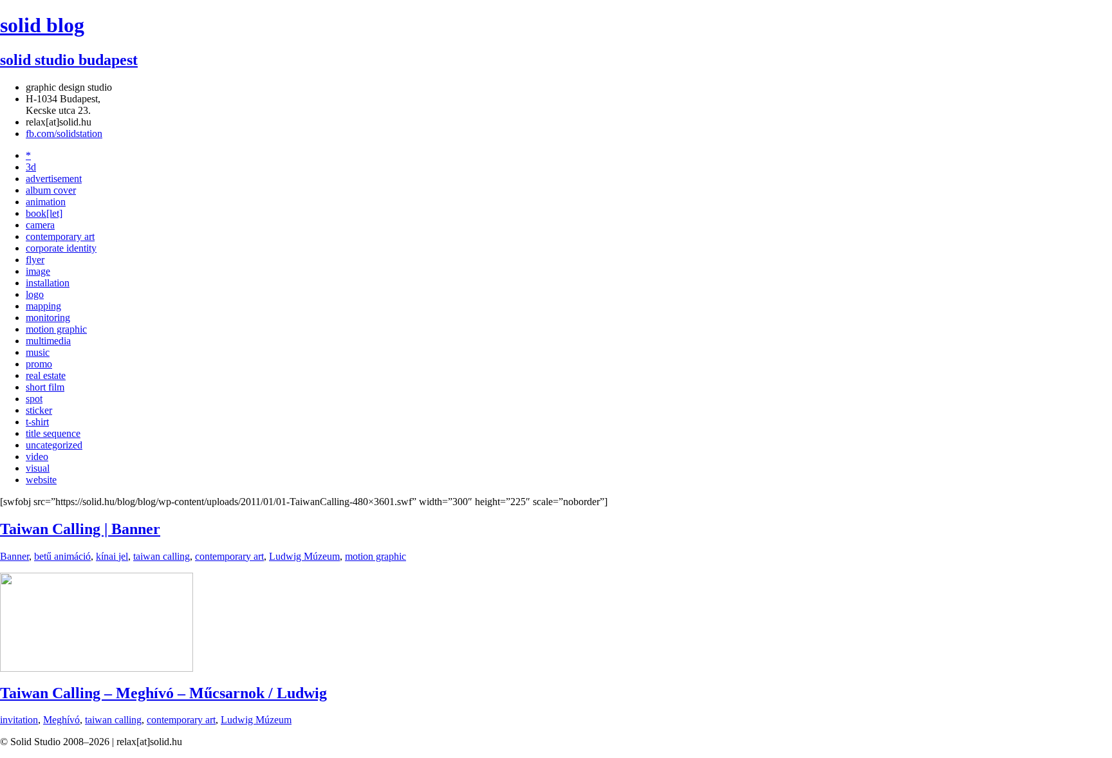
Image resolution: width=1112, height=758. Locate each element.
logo (35, 294)
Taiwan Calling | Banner (80, 529)
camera (40, 224)
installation (48, 282)
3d (31, 167)
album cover (51, 190)
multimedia (48, 340)
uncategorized (54, 444)
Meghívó (61, 719)
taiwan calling (161, 556)
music (38, 352)
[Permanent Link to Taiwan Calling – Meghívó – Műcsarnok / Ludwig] (96, 668)
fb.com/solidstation (64, 133)
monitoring (48, 317)
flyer (35, 259)
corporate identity (61, 248)
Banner (14, 556)
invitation (19, 719)
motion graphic (56, 329)
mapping (43, 305)
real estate (46, 375)
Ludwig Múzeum (304, 556)
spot (34, 398)
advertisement (54, 178)
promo (39, 363)
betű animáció (62, 556)
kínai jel (112, 556)
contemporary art (60, 236)
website (41, 479)
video (37, 456)
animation (46, 201)
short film (45, 387)
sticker (39, 410)
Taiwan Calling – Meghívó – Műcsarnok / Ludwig (163, 693)
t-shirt (37, 421)
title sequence (53, 433)
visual (38, 468)
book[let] (44, 213)
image (38, 271)
